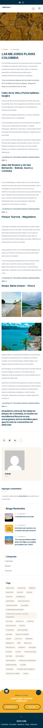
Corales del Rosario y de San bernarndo (17, 615)
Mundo (8, 566)
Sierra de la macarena (27, 660)
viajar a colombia (13, 673)
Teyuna (23, 665)
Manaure (29, 638)
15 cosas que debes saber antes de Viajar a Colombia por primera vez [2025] (25, 542)
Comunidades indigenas (14, 609)
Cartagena (10, 601)
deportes (19, 621)
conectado (22, 496)
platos (18, 651)
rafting (9, 656)
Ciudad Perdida (11, 605)
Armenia (32, 588)
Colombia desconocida (24, 517)
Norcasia (32, 647)
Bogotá (20, 592)
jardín (8, 638)
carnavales (20, 596)
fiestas (22, 625)
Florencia (10, 630)
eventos (30, 621)
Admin (5, 49)
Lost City (18, 638)
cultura (9, 621)
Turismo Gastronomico (26, 669)
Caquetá (9, 596)
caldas (29, 592)
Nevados (22, 647)
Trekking (9, 669)
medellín (27, 643)
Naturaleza (10, 647)
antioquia (21, 588)
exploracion (11, 625)
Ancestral (10, 588)
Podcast (8, 571)
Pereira (9, 651)
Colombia (15, 49)
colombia (24, 605)
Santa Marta (10, 660)
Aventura (9, 592)
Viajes (25, 673)
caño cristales (23, 601)
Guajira (9, 634)
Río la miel (20, 656)
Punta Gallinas (30, 651)
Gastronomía (23, 630)
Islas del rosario (22, 634)
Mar (19, 643)
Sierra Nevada (11, 665)
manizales (10, 643)
